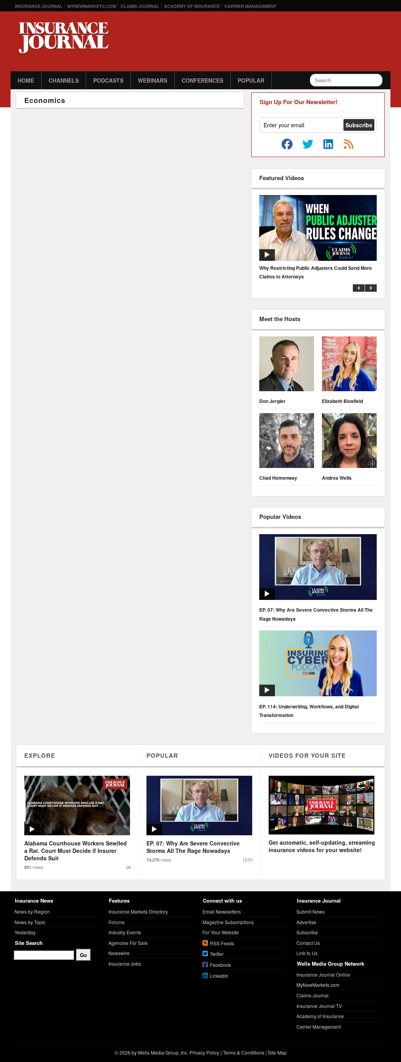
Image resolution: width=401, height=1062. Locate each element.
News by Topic (29, 922)
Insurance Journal (39, 6)
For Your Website (220, 932)
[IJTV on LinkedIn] (328, 144)
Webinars (152, 80)
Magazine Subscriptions (228, 922)
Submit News (310, 911)
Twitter (217, 953)
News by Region (32, 911)
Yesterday (25, 932)
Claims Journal (140, 6)
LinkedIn (219, 975)
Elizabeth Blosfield (342, 401)
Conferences (202, 80)
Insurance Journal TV (319, 1005)
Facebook (220, 964)
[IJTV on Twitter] (308, 144)
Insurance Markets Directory (138, 911)
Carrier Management (250, 6)
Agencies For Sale (128, 942)
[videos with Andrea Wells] (349, 441)
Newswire (119, 953)
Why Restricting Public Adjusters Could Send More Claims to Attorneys (315, 272)
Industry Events (124, 932)
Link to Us (307, 953)
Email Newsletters (221, 911)
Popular (251, 80)
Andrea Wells (337, 477)
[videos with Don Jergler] (286, 365)
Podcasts (108, 80)
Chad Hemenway (278, 477)
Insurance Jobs (124, 963)
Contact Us (308, 942)
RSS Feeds (222, 943)
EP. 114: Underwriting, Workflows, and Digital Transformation (309, 711)
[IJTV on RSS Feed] (348, 144)
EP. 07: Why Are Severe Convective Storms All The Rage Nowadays (316, 614)
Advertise (306, 922)
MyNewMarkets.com (91, 6)
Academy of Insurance (192, 6)
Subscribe (307, 932)
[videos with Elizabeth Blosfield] (349, 365)
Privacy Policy (204, 1052)
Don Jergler (272, 401)
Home (26, 80)
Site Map (277, 1052)
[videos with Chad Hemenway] (286, 441)
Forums (116, 922)
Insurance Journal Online (323, 974)
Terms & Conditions (243, 1052)
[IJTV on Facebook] (287, 144)
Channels (64, 80)
